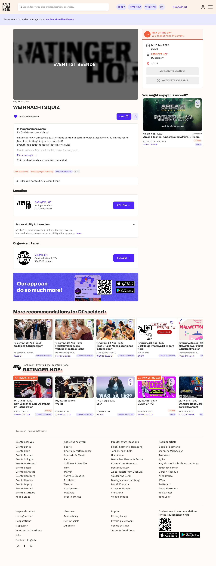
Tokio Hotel (165, 492)
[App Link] (165, 524)
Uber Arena (117, 455)
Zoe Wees (164, 455)
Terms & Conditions (123, 530)
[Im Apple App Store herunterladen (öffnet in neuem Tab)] (125, 283)
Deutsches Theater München (127, 459)
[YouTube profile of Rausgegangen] (30, 545)
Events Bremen (24, 455)
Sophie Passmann (169, 446)
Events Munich (24, 488)
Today (121, 6)
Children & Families (75, 463)
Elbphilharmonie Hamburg (126, 446)
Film (66, 467)
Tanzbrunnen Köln (121, 450)
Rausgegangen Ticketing (42, 171)
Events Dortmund (26, 463)
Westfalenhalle (119, 496)
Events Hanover (25, 480)
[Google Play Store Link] (190, 535)
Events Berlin (23, 446)
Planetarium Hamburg (124, 463)
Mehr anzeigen (25, 154)
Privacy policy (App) (122, 520)
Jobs (18, 535)
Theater (68, 484)
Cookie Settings (120, 525)
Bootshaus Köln (120, 467)
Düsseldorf (21, 431)
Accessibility (71, 515)
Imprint (115, 511)
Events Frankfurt (25, 471)
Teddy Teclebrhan (168, 467)
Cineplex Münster (121, 488)
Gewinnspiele (71, 520)
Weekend (150, 6)
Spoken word (71, 488)
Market (68, 471)
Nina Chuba (166, 475)
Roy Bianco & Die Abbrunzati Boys (179, 463)
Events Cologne (24, 459)
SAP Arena (117, 492)
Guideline (69, 525)
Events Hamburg (25, 475)
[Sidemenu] (210, 7)
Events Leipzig (24, 484)
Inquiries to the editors (29, 530)
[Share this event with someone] (135, 116)
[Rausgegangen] (6, 7)
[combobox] (63, 7)
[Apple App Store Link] (169, 535)
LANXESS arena (120, 484)
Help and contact (25, 511)
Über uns (69, 511)
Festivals (69, 492)
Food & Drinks (72, 496)
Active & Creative (63, 171)
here (79, 233)
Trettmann (165, 484)
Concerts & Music (74, 455)
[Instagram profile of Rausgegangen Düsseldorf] (18, 545)
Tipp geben (22, 525)
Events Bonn (23, 450)
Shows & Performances (77, 450)
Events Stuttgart (25, 492)
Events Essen (23, 467)
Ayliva (162, 459)
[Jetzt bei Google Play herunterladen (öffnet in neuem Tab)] (125, 290)
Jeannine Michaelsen (171, 450)
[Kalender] (162, 7)
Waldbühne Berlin (121, 475)
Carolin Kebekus (168, 471)
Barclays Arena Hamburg (125, 480)
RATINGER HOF (159, 54)
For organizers (24, 515)
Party (67, 459)
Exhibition (70, 480)
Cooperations (23, 520)
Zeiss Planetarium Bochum (127, 471)
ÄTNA (162, 480)
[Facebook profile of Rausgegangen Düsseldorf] (24, 545)
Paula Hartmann (168, 488)
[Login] (203, 7)
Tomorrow (135, 6)
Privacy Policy (119, 515)
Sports (68, 446)
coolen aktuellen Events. (60, 19)
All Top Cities (23, 496)
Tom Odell (164, 496)
